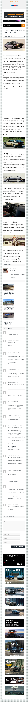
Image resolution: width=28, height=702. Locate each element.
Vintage (23, 36)
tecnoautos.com (15, 481)
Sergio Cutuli (7, 36)
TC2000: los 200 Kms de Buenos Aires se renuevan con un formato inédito (8, 322)
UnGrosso (10, 332)
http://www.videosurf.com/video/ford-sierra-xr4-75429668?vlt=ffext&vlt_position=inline (15, 446)
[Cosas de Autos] (14, 14)
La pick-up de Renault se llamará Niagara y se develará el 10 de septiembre (9, 294)
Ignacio (9, 352)
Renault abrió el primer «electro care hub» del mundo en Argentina (9, 308)
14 (24, 30)
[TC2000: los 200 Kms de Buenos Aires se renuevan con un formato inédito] (8, 316)
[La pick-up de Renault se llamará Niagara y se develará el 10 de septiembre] (8, 287)
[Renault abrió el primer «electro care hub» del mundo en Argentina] (8, 302)
